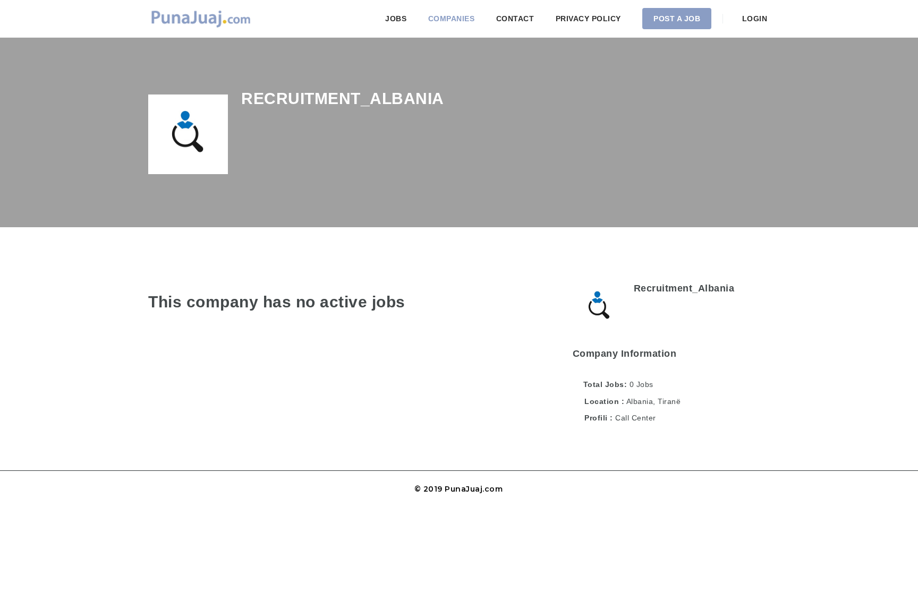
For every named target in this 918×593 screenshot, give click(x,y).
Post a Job (676, 18)
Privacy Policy (588, 18)
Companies (451, 18)
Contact (515, 18)
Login (753, 18)
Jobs (395, 18)
